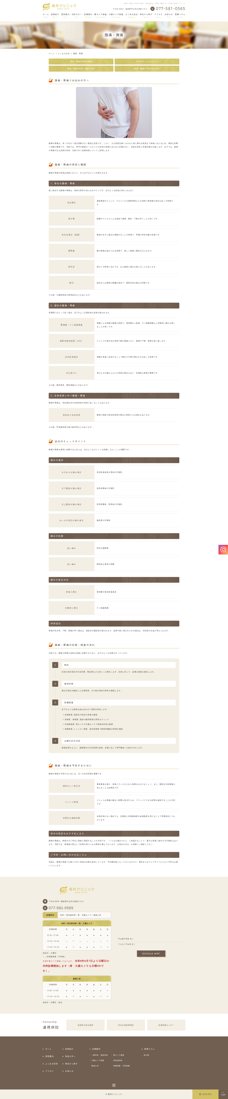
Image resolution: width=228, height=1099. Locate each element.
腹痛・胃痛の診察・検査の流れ (81, 68)
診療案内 (88, 15)
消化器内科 (118, 1060)
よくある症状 (131, 15)
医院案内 (65, 15)
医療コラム (180, 15)
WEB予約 (207, 1094)
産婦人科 (95, 1066)
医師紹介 (55, 15)
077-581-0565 (61, 908)
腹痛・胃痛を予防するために (147, 68)
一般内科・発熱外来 (99, 1055)
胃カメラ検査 (118, 1055)
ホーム (46, 15)
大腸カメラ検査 (97, 1060)
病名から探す (146, 15)
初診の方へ (77, 15)
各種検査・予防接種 (121, 1066)
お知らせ (169, 15)
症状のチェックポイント (147, 61)
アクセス (158, 15)
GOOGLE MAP (151, 953)
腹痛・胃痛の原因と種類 (81, 61)
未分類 (146, 1055)
